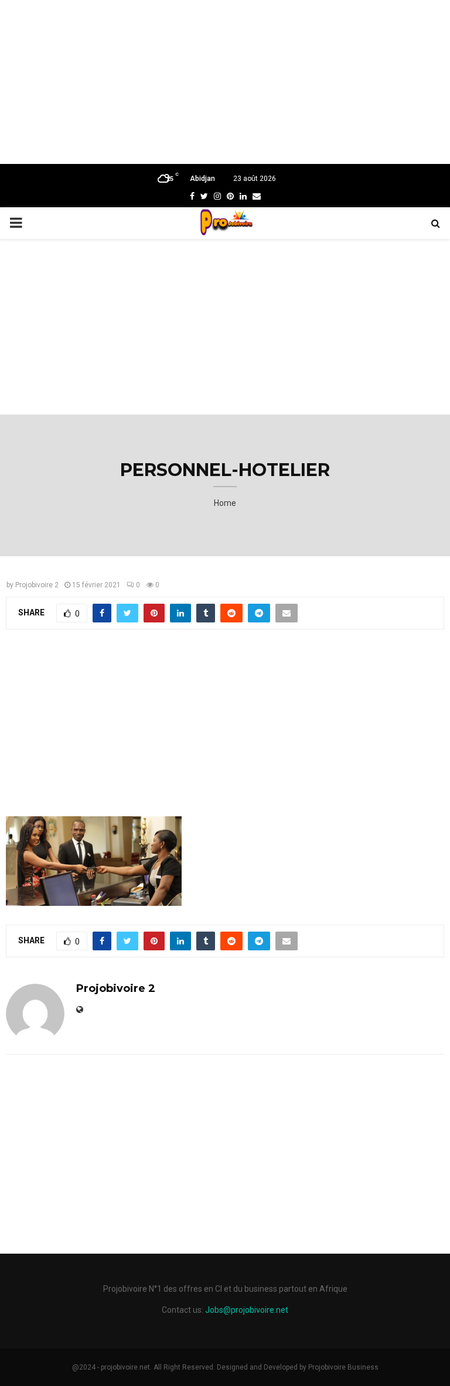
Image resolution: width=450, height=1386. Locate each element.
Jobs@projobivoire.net (246, 1310)
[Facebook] (192, 196)
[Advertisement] (225, 82)
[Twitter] (204, 196)
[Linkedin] (243, 196)
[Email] (257, 196)
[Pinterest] (230, 196)
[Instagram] (217, 196)
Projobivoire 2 (37, 585)
